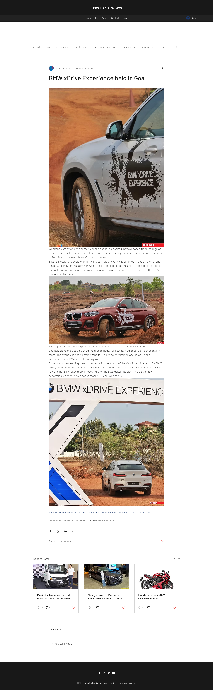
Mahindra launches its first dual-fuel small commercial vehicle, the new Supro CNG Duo (54, 596)
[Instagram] (104, 672)
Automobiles (148, 46)
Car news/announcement (74, 520)
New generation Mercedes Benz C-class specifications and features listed (105, 596)
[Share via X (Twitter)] (57, 531)
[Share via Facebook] (50, 531)
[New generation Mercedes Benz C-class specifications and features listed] (106, 576)
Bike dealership (129, 46)
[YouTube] (113, 672)
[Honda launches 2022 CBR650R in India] (157, 576)
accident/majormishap (105, 46)
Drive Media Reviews (107, 8)
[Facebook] (99, 672)
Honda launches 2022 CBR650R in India (151, 596)
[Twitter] (108, 672)
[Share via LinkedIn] (65, 531)
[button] (175, 47)
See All (177, 558)
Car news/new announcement (102, 520)
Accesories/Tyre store (57, 46)
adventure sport (81, 46)
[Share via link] (73, 531)
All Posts (37, 46)
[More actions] (162, 68)
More (162, 46)
